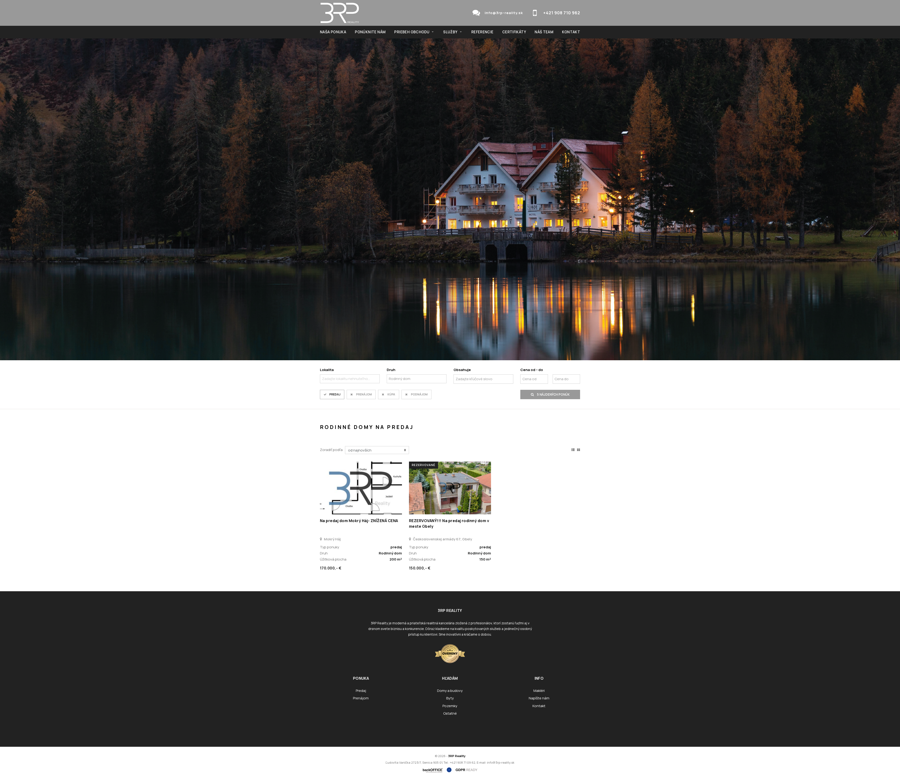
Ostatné (450, 713)
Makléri (539, 690)
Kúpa (391, 394)
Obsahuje (462, 369)
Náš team (544, 32)
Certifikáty (514, 32)
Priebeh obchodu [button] (411, 32)
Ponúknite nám (370, 32)
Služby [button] (450, 32)
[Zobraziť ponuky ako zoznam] (573, 449)
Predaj (334, 394)
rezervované (423, 465)
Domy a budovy (450, 690)
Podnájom (419, 394)
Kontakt (571, 32)
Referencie (482, 32)
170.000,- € (330, 568)
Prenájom (364, 394)
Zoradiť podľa (331, 449)
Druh (391, 369)
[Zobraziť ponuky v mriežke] (578, 449)
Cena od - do (531, 369)
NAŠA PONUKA (333, 32)
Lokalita (327, 369)
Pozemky (449, 705)
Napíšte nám (539, 698)
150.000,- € (419, 568)
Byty (450, 698)
